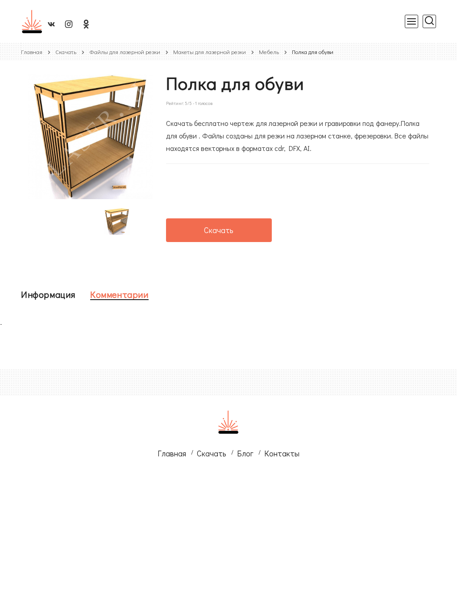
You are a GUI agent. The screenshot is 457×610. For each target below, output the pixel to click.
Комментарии (119, 294)
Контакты (281, 453)
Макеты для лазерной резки (209, 51)
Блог (245, 453)
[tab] (48, 294)
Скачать (65, 51)
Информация (48, 294)
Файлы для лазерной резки (124, 51)
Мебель (269, 51)
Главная (31, 51)
